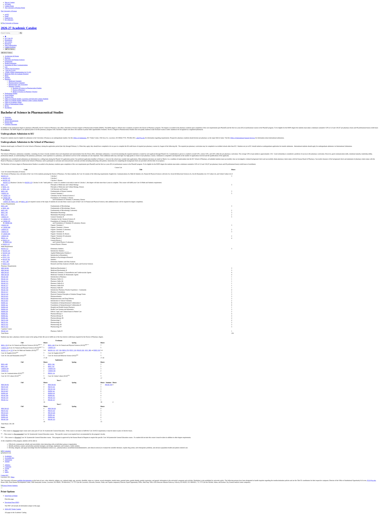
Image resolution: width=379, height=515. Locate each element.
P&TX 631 (4, 322)
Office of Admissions (79, 138)
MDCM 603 (5, 270)
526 (60, 350)
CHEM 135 (4, 217)
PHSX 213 (6, 244)
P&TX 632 (4, 324)
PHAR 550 (4, 290)
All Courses (8, 42)
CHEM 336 (4, 236)
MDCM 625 (5, 272)
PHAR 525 (4, 331)
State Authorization (11, 45)
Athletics (7, 465)
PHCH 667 (4, 301)
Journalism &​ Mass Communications (16, 65)
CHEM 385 (6, 234)
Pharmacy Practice (14, 86)
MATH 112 (4, 248)
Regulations (8, 40)
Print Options (11, 49)
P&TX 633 (4, 327)
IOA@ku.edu (371, 480)
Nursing (7, 77)
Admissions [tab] (8, 119)
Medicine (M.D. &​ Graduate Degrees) (17, 74)
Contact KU (4, 475)
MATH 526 (6, 253)
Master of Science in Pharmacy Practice (25, 91)
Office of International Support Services (242, 138)
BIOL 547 (4, 215)
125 (11, 350)
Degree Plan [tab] (8, 122)
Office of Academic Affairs (13, 102)
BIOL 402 (4, 210)
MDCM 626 (5, 274)
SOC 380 (6, 261)
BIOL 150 (4, 185)
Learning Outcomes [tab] (11, 124)
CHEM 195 (6, 221)
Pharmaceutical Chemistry (17, 83)
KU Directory (9, 20)
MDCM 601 (5, 268)
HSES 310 (6, 264)
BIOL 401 (6, 208)
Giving (7, 468)
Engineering (8, 61)
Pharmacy (8, 79)
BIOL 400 (4, 206)
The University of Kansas (9, 11)
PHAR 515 (4, 283)
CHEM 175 (6, 219)
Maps (12, 477)
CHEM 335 (4, 232)
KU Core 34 (9, 38)
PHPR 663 (4, 318)
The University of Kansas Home (15, 8)
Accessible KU (9, 458)
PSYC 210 (6, 257)
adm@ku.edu (140, 138)
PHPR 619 (4, 309)
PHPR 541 (4, 303)
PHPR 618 (4, 307)
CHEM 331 (4, 229)
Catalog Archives (10, 47)
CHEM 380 (6, 227)
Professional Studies (11, 93)
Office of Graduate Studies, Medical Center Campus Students (24, 100)
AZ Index (8, 4)
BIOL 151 (6, 187)
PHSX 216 (8, 242)
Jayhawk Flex (9, 97)
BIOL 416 (6, 189)
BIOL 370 (6, 255)
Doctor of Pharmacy (19, 90)
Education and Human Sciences (15, 60)
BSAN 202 (6, 259)
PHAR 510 (4, 279)
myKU (7, 14)
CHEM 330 (4, 225)
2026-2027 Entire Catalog (13, 509)
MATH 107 (6, 251)
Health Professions (10, 63)
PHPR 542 (4, 305)
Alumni (7, 461)
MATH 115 (4, 176)
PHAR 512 (4, 281)
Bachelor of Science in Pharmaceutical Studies (27, 88)
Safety (7, 472)
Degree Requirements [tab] (11, 121)
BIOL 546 (4, 212)
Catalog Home (9, 6)
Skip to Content (10, 2)
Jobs (6, 470)
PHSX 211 (6, 240)
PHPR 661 (4, 314)
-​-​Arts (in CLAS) (10, 70)
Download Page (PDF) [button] (12, 502)
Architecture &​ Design (12, 56)
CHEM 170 (6, 195)
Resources (8, 43)
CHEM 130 (4, 193)
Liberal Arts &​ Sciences (12, 68)
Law (6, 67)
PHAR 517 (4, 285)
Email (6, 16)
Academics (8, 456)
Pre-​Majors (8, 107)
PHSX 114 (4, 238)
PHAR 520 (4, 288)
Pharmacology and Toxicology (18, 84)
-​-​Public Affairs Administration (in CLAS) (18, 72)
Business (7, 58)
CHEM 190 (6, 198)
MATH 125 (6, 178)
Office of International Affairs (14, 104)
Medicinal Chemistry (15, 81)
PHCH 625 (4, 296)
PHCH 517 (4, 292)
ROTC (7, 106)
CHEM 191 (8, 199)
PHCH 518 (4, 294)
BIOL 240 (4, 191)
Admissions (8, 460)
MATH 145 (6, 180)
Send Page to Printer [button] (11, 496)
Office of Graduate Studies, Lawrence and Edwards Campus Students (26, 99)
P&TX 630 (4, 320)
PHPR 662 (4, 316)
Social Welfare (9, 95)
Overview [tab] (8, 117)
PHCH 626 (4, 298)
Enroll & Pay (9, 18)
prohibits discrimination (24, 480)
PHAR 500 (4, 277)
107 (57, 350)
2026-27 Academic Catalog (19, 28)
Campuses (8, 466)
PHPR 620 (4, 311)
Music (7, 76)
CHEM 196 (8, 223)
